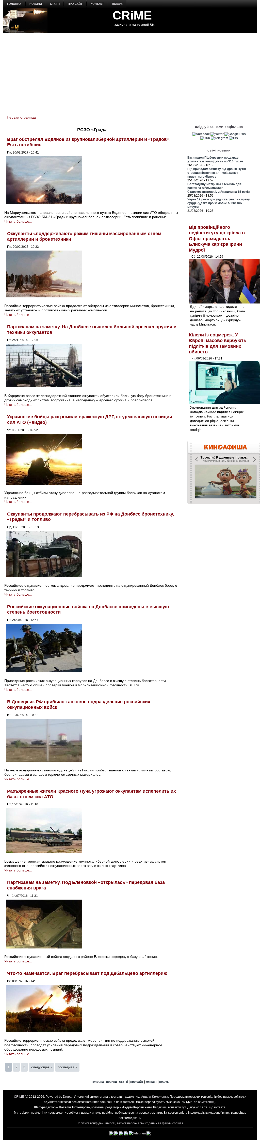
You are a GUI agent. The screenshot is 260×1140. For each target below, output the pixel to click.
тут (184, 1107)
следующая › (41, 1067)
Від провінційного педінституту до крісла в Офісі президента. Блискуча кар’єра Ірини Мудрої (217, 239)
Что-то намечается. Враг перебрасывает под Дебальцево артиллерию (87, 973)
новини (35, 3)
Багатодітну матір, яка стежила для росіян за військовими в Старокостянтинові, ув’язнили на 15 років (218, 188)
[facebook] (201, 134)
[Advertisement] (130, 71)
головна (14, 3)
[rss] (233, 138)
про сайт (75, 3)
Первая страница (21, 117)
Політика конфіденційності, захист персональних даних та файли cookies (129, 1123)
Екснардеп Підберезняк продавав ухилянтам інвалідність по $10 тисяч (215, 159)
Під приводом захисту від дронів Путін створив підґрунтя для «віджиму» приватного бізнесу (216, 172)
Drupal (67, 1096)
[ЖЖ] (205, 138)
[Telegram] (219, 138)
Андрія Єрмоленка (154, 1096)
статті (55, 3)
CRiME (132, 15)
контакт (97, 3)
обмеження (206, 1102)
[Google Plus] (235, 134)
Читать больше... (18, 221)
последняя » (67, 1067)
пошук (117, 3)
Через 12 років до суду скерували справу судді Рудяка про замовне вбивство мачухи (218, 203)
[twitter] (217, 134)
